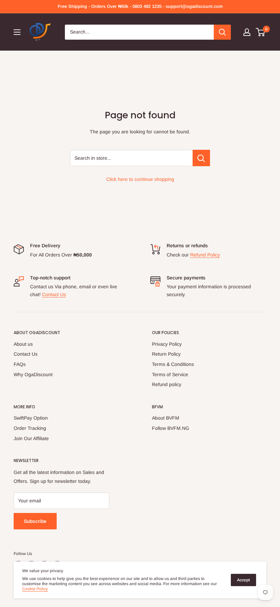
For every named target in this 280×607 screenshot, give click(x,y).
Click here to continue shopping (140, 179)
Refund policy (166, 384)
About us (23, 344)
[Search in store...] (201, 158)
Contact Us (54, 294)
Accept (243, 580)
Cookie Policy (35, 588)
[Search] (222, 32)
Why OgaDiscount (33, 374)
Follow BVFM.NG (170, 428)
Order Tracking (30, 428)
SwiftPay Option (31, 418)
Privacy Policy (167, 344)
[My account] (246, 32)
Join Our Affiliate (31, 438)
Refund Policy (205, 255)
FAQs (20, 364)
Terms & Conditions (173, 364)
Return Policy (166, 354)
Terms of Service (170, 374)
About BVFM (165, 418)
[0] (260, 32)
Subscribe (35, 521)
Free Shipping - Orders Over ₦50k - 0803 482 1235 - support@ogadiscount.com (140, 6)
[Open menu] (17, 32)
